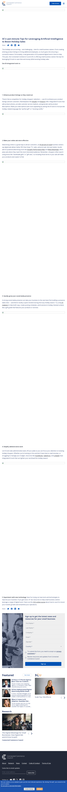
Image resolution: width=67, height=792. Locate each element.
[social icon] (11, 780)
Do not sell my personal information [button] (11, 786)
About (4, 763)
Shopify (34, 102)
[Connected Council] (11, 3)
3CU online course (39, 602)
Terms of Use (46, 763)
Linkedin (56, 456)
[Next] (64, 697)
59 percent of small (46, 145)
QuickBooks (39, 456)
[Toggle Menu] (63, 3)
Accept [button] (39, 789)
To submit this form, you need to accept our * (44, 652)
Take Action (55, 3)
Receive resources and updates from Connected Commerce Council (43, 658)
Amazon (42, 102)
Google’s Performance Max (36, 150)
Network (11, 763)
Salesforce (47, 456)
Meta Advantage (53, 150)
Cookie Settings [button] (29, 789)
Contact (24, 763)
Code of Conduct (34, 763)
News (18, 763)
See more (27, 675)
